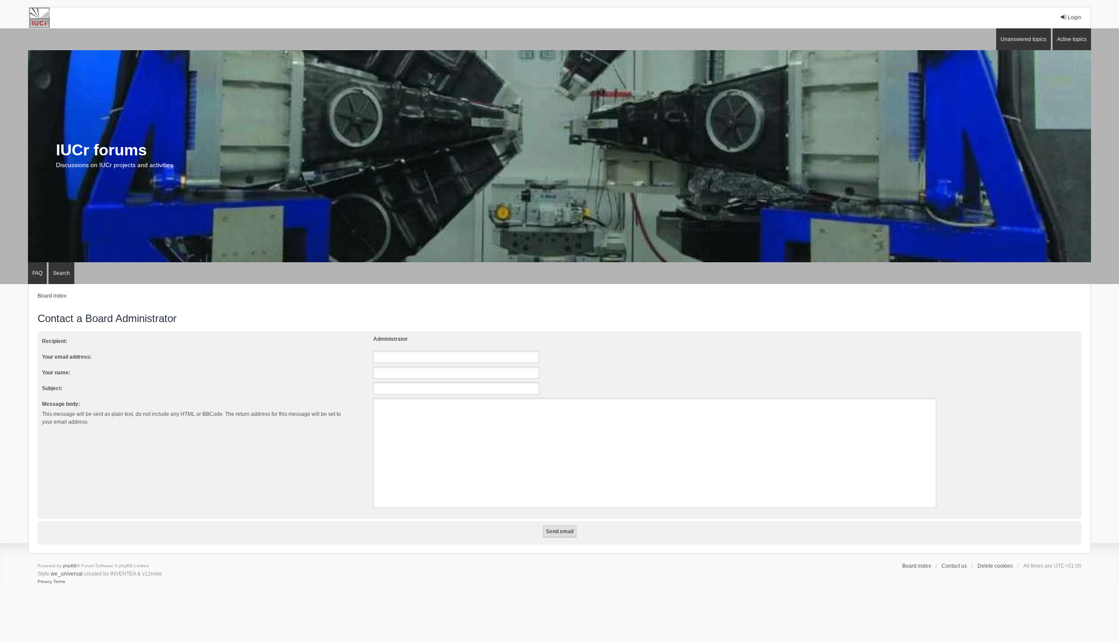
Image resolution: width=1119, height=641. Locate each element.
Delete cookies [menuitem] (995, 566)
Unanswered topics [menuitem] (1023, 39)
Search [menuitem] (61, 273)
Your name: (56, 373)
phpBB (70, 565)
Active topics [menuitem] (1072, 39)
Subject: (52, 388)
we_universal (67, 574)
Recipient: (54, 341)
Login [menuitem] (1074, 17)
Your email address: (67, 357)
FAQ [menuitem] (37, 273)
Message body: (61, 404)
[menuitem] (45, 582)
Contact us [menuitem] (954, 566)
